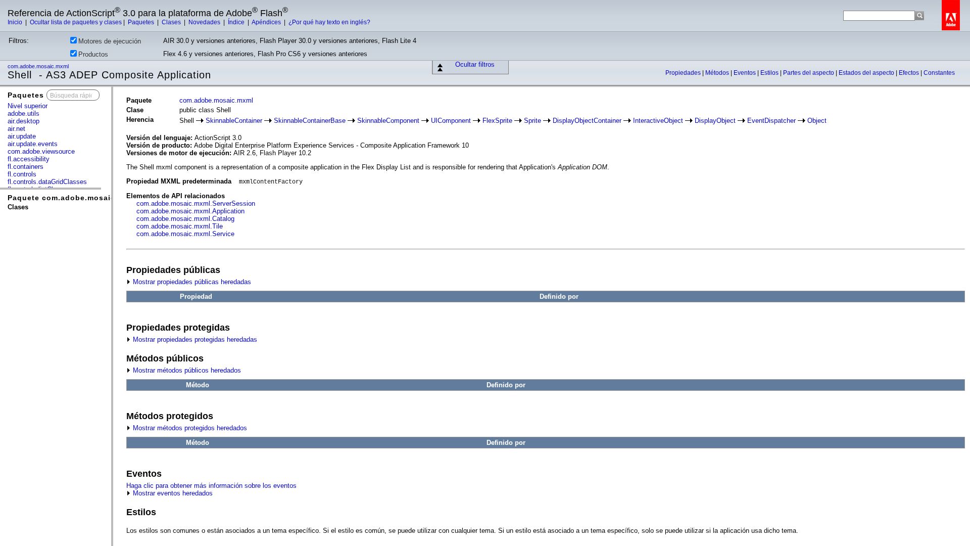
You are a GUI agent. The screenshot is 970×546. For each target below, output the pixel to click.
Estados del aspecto (867, 72)
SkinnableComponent (388, 120)
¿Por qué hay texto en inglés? (329, 22)
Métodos (718, 72)
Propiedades (683, 72)
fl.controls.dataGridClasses (47, 182)
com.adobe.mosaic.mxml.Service (185, 234)
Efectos (909, 72)
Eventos (745, 72)
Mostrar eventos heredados (172, 493)
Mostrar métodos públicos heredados (186, 370)
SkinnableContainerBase (310, 120)
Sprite (532, 120)
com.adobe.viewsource (41, 151)
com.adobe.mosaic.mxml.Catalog (185, 218)
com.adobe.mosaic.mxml (39, 66)
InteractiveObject (658, 120)
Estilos (770, 72)
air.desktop (23, 121)
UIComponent (451, 120)
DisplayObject (715, 120)
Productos (93, 54)
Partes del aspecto (809, 72)
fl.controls (22, 174)
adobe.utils (23, 113)
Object (817, 120)
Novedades (205, 22)
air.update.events (33, 144)
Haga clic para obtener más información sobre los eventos (211, 485)
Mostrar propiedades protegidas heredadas (194, 339)
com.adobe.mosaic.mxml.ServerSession (195, 203)
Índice (237, 22)
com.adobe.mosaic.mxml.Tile (179, 226)
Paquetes (142, 22)
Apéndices (267, 22)
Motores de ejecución (109, 41)
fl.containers (25, 166)
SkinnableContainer (234, 120)
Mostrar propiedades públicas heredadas (191, 282)
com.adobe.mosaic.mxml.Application (190, 211)
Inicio (16, 22)
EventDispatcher (771, 120)
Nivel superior (27, 106)
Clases (172, 22)
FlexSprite (497, 120)
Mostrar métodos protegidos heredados (189, 428)
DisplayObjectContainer (587, 120)
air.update (22, 136)
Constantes (939, 72)
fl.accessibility (29, 159)
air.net (16, 128)
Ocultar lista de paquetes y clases (76, 22)
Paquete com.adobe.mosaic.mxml (73, 198)
